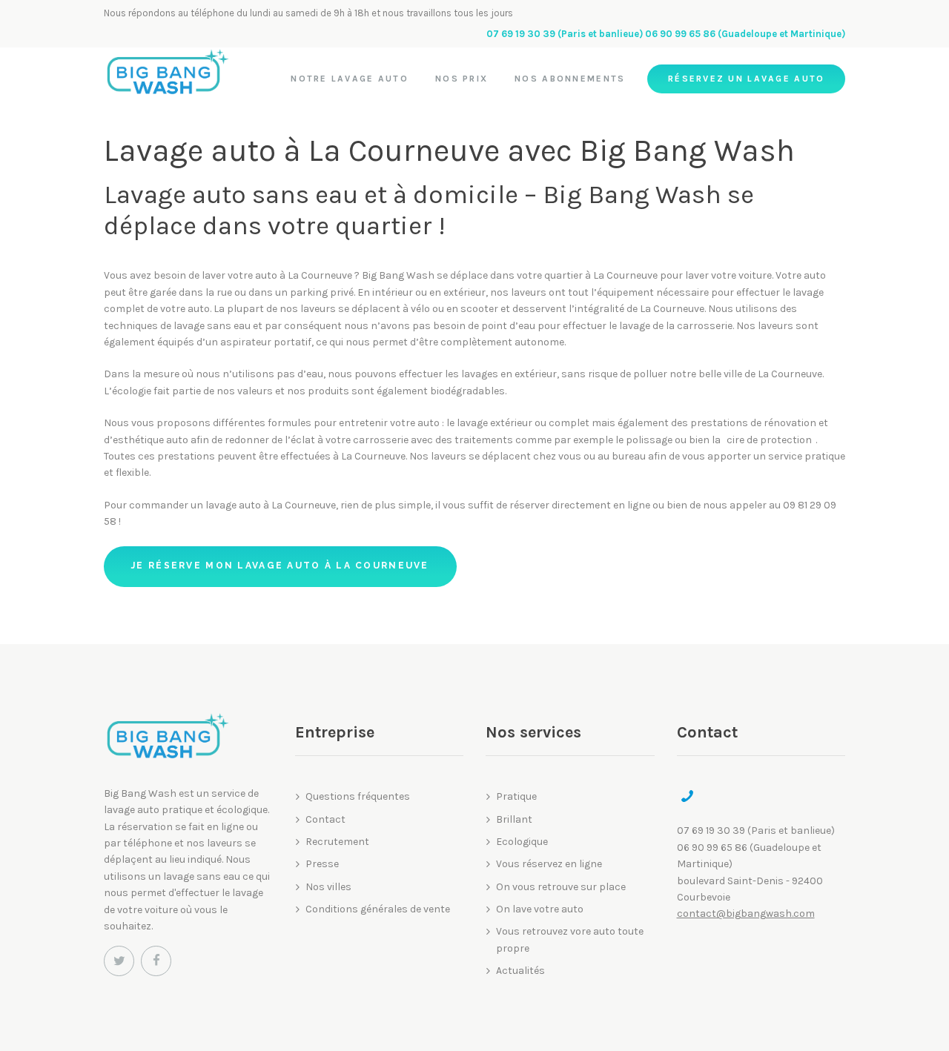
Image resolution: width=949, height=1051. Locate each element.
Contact (325, 819)
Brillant (514, 819)
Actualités (520, 970)
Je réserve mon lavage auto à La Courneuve (280, 565)
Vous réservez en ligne (549, 864)
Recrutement (337, 841)
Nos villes (328, 887)
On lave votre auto (539, 909)
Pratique (516, 796)
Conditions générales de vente (377, 909)
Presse (322, 864)
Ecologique (522, 841)
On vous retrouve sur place (561, 887)
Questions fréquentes (357, 796)
